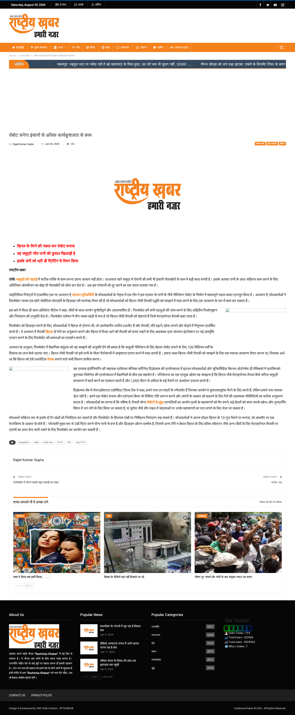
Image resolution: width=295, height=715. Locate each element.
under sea (48, 442)
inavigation (23, 442)
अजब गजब (260, 143)
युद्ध (153, 667)
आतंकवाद (202, 516)
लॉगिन (98, 4)
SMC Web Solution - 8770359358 (55, 708)
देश (78, 47)
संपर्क (80, 4)
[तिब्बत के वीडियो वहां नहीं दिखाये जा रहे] (147, 542)
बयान (154, 651)
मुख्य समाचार (41, 47)
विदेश (92, 47)
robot (36, 442)
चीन (109, 516)
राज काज (156, 634)
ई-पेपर (63, 4)
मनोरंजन (125, 47)
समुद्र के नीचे (80, 442)
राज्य (60, 47)
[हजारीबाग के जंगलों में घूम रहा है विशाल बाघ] (89, 630)
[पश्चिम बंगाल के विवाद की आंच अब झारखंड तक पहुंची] (89, 665)
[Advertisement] (147, 99)
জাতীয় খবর (276, 482)
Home (20, 47)
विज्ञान (144, 47)
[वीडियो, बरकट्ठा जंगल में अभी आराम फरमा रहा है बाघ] (89, 647)
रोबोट (69, 442)
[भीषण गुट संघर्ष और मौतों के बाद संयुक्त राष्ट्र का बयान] (238, 542)
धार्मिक (160, 47)
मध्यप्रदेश (156, 659)
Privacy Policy (41, 695)
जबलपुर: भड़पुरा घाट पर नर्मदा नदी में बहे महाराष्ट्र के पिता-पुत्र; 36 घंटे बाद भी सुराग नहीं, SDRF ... (82, 64)
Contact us (17, 695)
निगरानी (60, 442)
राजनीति (155, 626)
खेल (108, 47)
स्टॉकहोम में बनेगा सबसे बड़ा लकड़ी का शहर (36, 482)
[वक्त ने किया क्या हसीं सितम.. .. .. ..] (56, 542)
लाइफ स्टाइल (181, 47)
